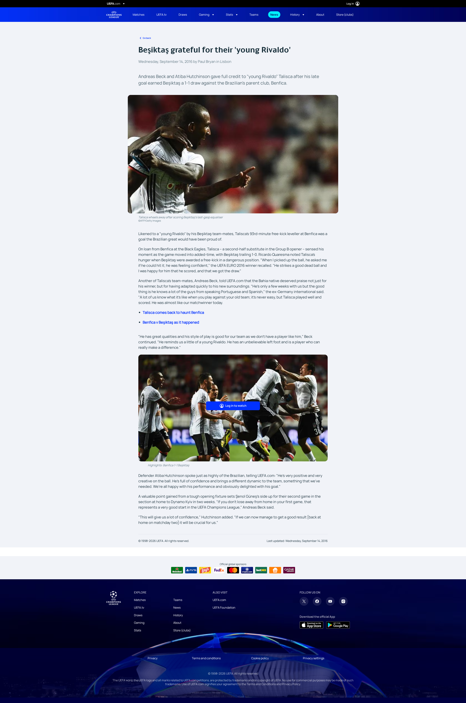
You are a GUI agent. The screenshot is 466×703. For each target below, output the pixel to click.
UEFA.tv (139, 608)
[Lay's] (205, 570)
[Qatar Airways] (289, 570)
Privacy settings (313, 658)
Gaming (139, 623)
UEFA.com (219, 600)
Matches (140, 600)
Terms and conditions (206, 658)
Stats (137, 630)
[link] (138, 14)
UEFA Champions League (114, 14)
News (177, 608)
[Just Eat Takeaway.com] (275, 570)
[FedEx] (219, 570)
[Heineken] (177, 570)
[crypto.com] (247, 570)
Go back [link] (147, 38)
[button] (206, 14)
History (178, 615)
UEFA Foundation (224, 608)
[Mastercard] (233, 570)
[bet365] (261, 570)
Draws (138, 615)
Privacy (152, 658)
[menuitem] (140, 14)
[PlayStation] (191, 570)
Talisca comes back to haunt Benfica (173, 312)
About (177, 623)
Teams (177, 600)
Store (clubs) (182, 630)
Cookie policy (260, 658)
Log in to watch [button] (235, 406)
